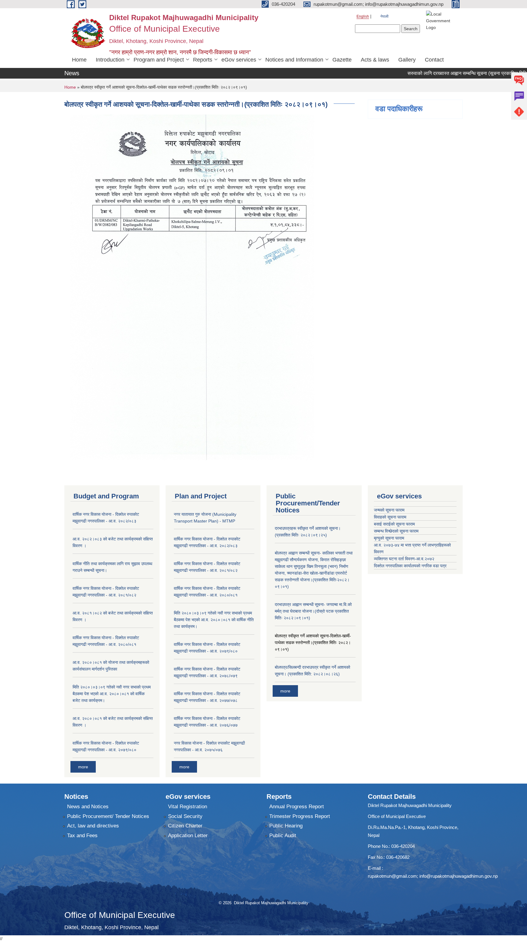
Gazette (342, 60)
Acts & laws (375, 60)
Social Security (185, 816)
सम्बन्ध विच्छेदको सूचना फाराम (396, 531)
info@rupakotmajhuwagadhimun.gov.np (458, 876)
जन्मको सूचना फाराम (389, 510)
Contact (434, 60)
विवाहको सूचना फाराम (390, 517)
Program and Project (159, 60)
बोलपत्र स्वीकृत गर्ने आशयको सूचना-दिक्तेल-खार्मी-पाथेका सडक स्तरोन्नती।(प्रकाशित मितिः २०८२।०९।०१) (313, 642)
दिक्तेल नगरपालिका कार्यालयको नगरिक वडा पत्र (410, 565)
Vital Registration (187, 806)
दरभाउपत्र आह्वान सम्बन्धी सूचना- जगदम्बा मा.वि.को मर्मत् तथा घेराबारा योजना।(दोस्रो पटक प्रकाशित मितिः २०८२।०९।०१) (313, 611)
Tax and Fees (82, 835)
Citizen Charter (185, 826)
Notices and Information (294, 60)
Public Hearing (286, 826)
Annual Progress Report (296, 806)
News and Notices (88, 806)
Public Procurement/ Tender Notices (108, 816)
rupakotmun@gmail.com (392, 876)
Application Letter (188, 835)
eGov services (238, 60)
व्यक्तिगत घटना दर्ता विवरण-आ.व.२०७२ (404, 558)
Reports (202, 60)
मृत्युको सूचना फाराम (389, 538)
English (363, 16)
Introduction (110, 60)
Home (79, 60)
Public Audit (282, 835)
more (83, 766)
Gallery (407, 60)
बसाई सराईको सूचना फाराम (394, 524)
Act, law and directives (93, 826)
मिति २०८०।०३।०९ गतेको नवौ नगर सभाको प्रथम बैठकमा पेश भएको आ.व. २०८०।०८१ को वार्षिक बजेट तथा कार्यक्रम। (112, 694)
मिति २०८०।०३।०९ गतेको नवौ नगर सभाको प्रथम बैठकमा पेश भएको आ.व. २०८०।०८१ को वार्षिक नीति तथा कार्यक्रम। (214, 620)
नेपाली (384, 16)
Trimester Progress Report (299, 816)
